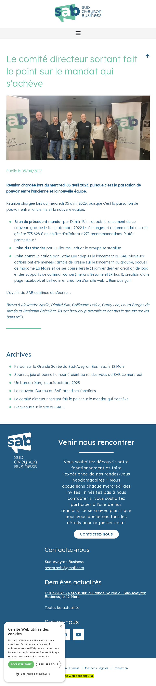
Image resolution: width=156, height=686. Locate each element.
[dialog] (34, 652)
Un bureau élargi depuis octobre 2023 (47, 382)
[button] (78, 33)
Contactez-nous (96, 534)
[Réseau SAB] (78, 25)
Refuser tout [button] (48, 664)
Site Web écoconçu (76, 676)
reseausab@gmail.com (64, 568)
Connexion (121, 668)
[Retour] (147, 56)
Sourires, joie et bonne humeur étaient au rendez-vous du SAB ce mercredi (78, 374)
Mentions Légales (96, 668)
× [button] (60, 626)
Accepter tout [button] (21, 664)
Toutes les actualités (62, 607)
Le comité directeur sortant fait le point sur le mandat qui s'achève (71, 399)
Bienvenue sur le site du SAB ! (39, 407)
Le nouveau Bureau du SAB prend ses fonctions (55, 390)
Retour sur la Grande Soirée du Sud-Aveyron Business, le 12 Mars (69, 366)
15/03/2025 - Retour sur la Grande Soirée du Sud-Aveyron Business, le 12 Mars (95, 595)
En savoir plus (41, 656)
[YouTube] (78, 634)
